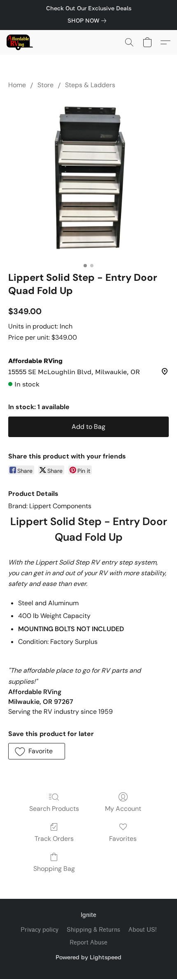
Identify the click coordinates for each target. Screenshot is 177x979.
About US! (142, 929)
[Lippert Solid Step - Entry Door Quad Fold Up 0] (88, 178)
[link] (88, 20)
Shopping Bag (54, 868)
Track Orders (54, 838)
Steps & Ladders (90, 85)
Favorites (123, 838)
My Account (123, 808)
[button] (20, 42)
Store (45, 85)
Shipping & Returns (93, 929)
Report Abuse (88, 942)
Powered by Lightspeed (88, 957)
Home (17, 85)
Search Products (54, 808)
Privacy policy (39, 929)
